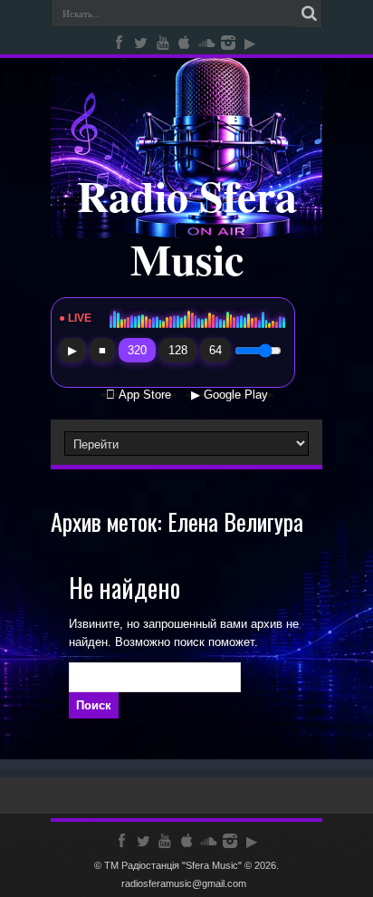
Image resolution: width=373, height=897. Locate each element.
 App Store (138, 395)
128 (177, 350)
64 (215, 350)
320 (137, 350)
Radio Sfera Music (187, 226)
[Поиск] (308, 13)
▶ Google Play (229, 395)
